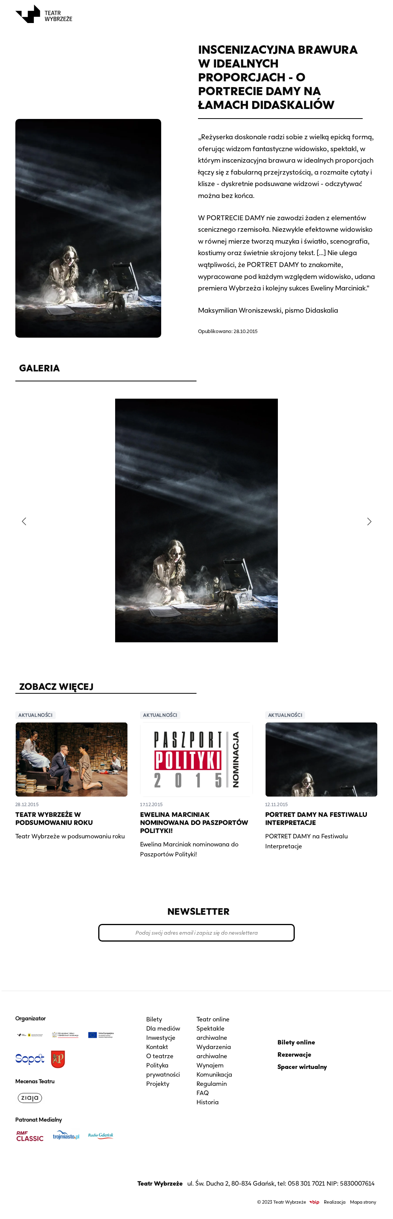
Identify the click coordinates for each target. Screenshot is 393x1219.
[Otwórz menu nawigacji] (369, 13)
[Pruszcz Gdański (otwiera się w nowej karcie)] (65, 1059)
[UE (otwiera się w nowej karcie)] (101, 1035)
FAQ (202, 1093)
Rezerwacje (294, 1054)
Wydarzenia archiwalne (213, 1051)
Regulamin (211, 1083)
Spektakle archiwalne (211, 1033)
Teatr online (213, 1019)
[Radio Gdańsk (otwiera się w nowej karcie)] (101, 1136)
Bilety (154, 1019)
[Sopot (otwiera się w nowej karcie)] (30, 1059)
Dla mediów (163, 1028)
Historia (207, 1102)
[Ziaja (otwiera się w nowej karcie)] (30, 1098)
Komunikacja (214, 1074)
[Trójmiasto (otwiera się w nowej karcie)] (65, 1136)
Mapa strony (363, 1202)
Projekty (157, 1083)
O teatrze (159, 1056)
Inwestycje (160, 1037)
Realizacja (334, 1202)
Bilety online (296, 1042)
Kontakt (157, 1047)
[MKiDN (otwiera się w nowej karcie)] (65, 1035)
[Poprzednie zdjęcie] (23, 521)
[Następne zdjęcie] (369, 521)
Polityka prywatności (163, 1070)
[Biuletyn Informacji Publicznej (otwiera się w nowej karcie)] (314, 1202)
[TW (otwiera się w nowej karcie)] (30, 1035)
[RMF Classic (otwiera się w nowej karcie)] (30, 1136)
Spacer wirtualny (302, 1067)
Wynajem (210, 1065)
